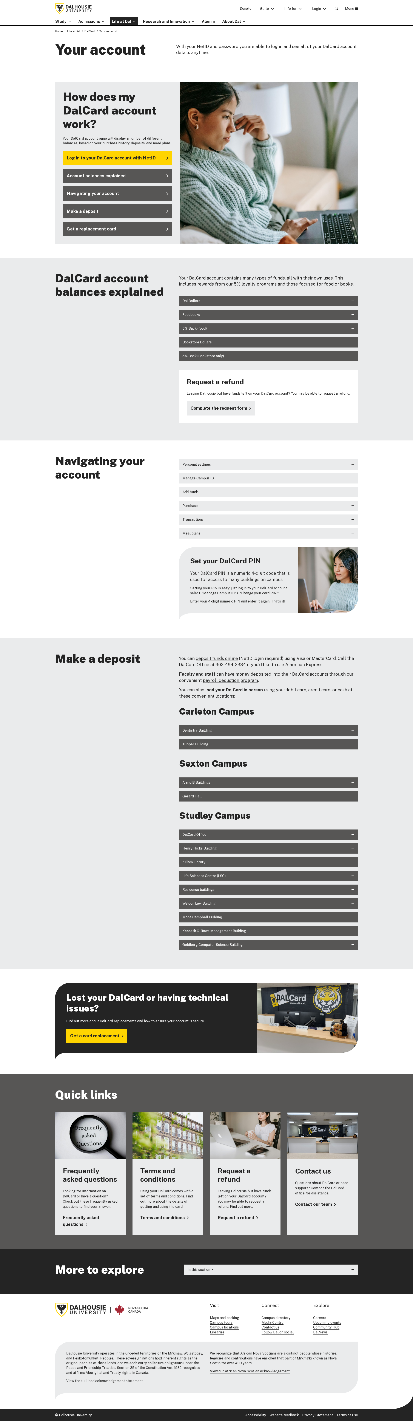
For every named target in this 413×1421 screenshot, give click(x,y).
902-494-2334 (231, 664)
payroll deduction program (230, 680)
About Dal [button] (231, 21)
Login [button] (316, 9)
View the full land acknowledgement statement (104, 1381)
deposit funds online (217, 658)
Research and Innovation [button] (166, 21)
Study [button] (60, 21)
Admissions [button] (89, 21)
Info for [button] (290, 9)
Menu (350, 8)
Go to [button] (264, 9)
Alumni (208, 21)
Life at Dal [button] (121, 21)
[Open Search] (336, 8)
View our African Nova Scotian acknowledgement (250, 1371)
